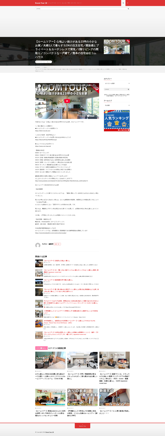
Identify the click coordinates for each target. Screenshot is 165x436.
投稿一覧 (57, 244)
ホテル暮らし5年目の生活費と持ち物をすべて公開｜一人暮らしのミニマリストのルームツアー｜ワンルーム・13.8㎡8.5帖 (50, 376)
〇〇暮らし (47, 61)
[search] (128, 8)
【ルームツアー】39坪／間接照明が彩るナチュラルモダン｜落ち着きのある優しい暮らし (82, 376)
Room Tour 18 (50, 432)
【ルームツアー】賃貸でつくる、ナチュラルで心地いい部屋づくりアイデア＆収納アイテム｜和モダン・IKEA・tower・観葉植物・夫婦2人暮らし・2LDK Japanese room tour (114, 378)
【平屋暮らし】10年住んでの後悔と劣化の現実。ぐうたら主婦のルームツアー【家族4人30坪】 (82, 413)
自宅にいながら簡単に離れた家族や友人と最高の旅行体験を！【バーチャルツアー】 (116, 95)
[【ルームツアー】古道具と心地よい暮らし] (39, 263)
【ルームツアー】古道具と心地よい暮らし (57, 260)
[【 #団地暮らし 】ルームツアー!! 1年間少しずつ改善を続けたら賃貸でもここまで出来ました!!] (39, 314)
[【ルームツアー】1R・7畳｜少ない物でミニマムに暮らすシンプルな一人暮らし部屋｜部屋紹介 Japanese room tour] (39, 273)
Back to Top (82, 426)
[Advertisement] (82, 24)
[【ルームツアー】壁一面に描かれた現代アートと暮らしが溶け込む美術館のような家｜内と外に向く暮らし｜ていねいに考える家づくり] (39, 292)
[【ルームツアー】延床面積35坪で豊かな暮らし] (39, 283)
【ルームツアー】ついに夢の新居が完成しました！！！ (114, 412)
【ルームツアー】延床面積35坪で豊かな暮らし (58, 280)
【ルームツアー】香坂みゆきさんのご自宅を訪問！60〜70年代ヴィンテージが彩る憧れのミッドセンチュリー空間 (50, 413)
